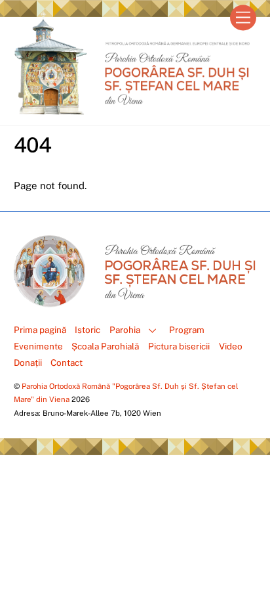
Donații (28, 362)
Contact (66, 362)
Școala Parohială (105, 346)
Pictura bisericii (179, 346)
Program (186, 329)
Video (230, 346)
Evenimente (38, 346)
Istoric (87, 329)
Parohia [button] (124, 329)
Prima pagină (40, 329)
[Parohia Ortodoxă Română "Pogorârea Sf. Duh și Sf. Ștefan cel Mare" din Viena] (132, 109)
